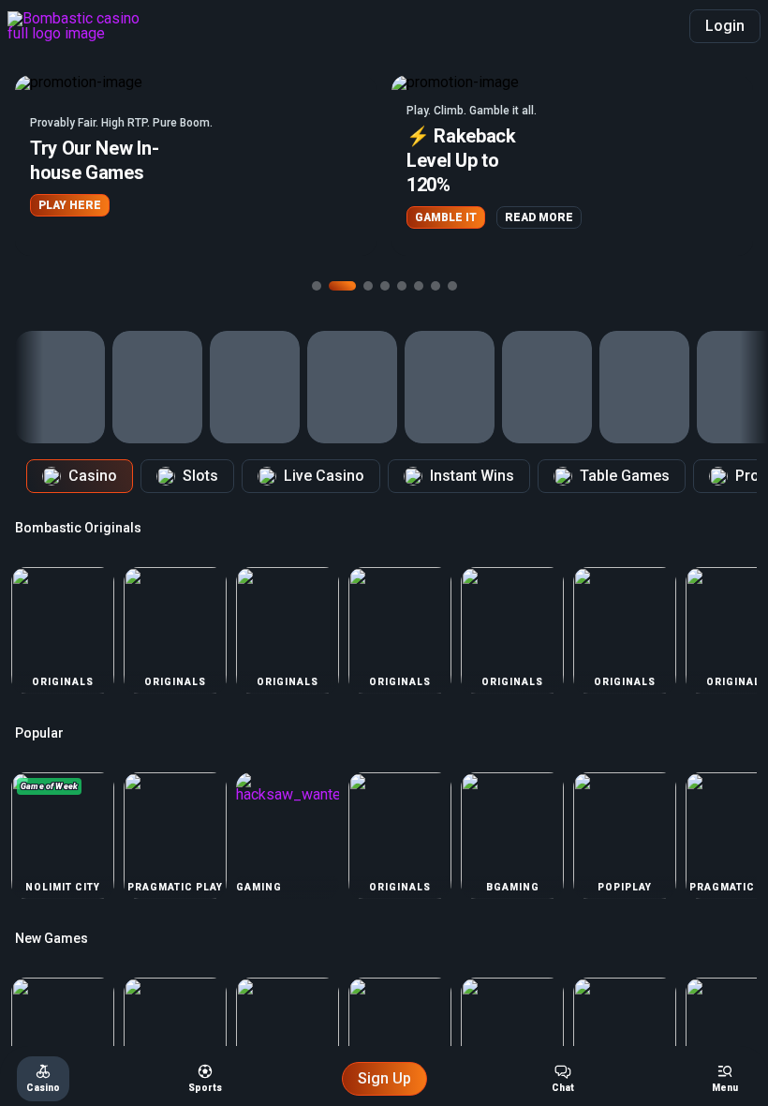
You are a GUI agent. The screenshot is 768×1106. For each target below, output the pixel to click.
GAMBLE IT (446, 217)
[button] (196, 165)
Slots (200, 476)
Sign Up (384, 1078)
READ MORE (539, 217)
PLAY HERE (69, 205)
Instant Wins (472, 476)
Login (725, 26)
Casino (92, 476)
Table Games (625, 476)
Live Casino (324, 476)
